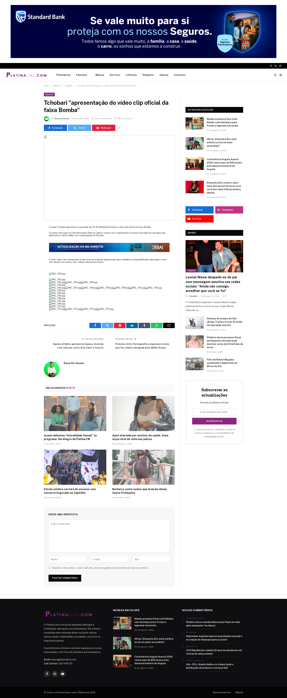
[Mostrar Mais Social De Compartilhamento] (119, 128)
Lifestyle (131, 74)
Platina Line (83, 692)
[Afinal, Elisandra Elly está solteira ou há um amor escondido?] (195, 143)
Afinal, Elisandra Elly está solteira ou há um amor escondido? (222, 142)
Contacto (180, 74)
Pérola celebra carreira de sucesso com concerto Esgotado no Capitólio (70, 491)
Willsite (239, 692)
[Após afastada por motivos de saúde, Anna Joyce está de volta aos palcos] (143, 413)
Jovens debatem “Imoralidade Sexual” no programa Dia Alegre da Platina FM (70, 437)
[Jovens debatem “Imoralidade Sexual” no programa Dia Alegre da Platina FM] (75, 413)
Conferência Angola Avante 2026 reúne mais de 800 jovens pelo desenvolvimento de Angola (224, 164)
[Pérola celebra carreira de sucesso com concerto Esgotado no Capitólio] (75, 467)
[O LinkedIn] (32, 254)
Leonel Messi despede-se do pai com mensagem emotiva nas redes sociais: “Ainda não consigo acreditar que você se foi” (213, 284)
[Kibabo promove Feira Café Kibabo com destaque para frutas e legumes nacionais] (195, 123)
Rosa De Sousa (62, 118)
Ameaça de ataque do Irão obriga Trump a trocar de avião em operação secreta (224, 321)
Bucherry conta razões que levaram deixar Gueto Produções (139, 491)
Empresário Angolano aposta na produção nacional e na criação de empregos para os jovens (214, 638)
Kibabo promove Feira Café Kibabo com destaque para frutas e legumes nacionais (222, 122)
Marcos (190, 646)
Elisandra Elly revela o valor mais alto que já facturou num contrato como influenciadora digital (224, 187)
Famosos (81, 74)
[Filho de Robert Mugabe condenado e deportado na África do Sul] (195, 364)
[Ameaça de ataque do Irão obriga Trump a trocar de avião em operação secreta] (195, 323)
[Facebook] (32, 237)
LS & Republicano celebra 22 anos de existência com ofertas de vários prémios (214, 652)
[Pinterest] (32, 262)
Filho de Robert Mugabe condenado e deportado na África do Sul (222, 363)
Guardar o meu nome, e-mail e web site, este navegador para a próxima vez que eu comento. (100, 568)
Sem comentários (103, 118)
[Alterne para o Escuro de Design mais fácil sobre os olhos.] (275, 75)
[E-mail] (32, 270)
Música (100, 74)
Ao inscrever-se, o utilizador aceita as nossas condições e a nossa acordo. (215, 433)
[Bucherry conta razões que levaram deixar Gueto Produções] (143, 467)
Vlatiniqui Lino (193, 618)
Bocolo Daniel (193, 661)
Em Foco (115, 74)
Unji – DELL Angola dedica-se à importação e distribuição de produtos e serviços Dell (210, 666)
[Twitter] (32, 245)
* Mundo (191, 271)
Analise (49, 94)
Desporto (148, 74)
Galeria (163, 74)
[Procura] (280, 75)
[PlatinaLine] (26, 75)
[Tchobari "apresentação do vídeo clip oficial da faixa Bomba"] (109, 178)
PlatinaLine (63, 74)
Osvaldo (193, 296)
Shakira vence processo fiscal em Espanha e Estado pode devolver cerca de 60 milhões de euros (225, 342)
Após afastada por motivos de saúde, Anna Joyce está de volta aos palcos (140, 437)
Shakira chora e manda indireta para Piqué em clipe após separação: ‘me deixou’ (213, 624)
